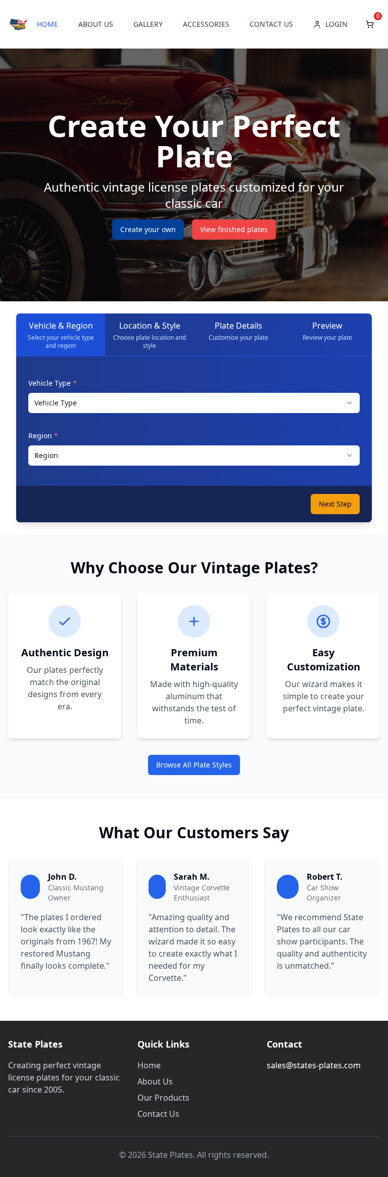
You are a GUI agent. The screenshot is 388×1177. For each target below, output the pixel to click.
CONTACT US (271, 24)
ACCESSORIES (206, 24)
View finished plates (234, 229)
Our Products (163, 1097)
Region (43, 435)
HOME (47, 24)
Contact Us (158, 1113)
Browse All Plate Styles (194, 764)
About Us (155, 1081)
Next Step (335, 504)
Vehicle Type (52, 383)
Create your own (148, 229)
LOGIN (336, 24)
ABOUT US (95, 24)
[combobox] (194, 403)
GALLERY (148, 24)
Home (149, 1065)
